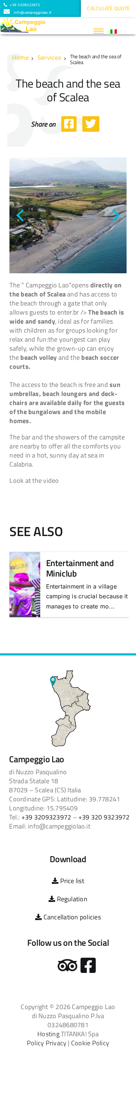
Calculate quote (108, 8)
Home (20, 57)
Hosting (48, 1034)
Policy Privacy (46, 1043)
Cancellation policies (71, 917)
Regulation (71, 899)
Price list (71, 881)
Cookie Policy (90, 1043)
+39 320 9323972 (104, 817)
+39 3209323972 (24, 5)
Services (49, 57)
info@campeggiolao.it (32, 12)
